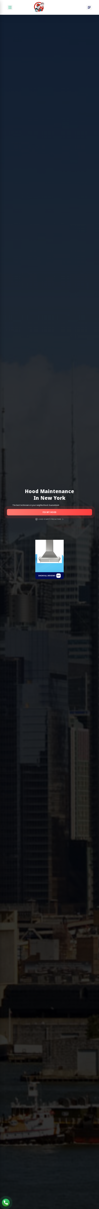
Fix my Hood (49, 512)
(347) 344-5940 (6, 1202)
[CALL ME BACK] (89, 7)
